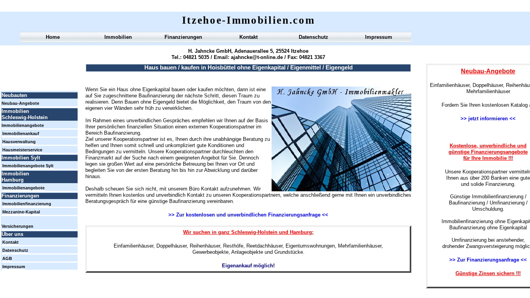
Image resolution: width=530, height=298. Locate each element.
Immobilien (118, 37)
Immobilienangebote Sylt (28, 165)
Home (53, 37)
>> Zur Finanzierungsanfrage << (488, 260)
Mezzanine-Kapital (21, 212)
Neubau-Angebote (20, 103)
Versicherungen (17, 226)
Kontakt (248, 37)
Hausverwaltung (19, 141)
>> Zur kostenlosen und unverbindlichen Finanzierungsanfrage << (248, 215)
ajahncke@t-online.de (256, 57)
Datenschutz (313, 37)
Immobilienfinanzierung (26, 203)
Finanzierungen (183, 37)
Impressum (378, 37)
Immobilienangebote (23, 125)
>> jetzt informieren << (488, 118)
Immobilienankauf (20, 133)
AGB (7, 258)
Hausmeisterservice (22, 149)
